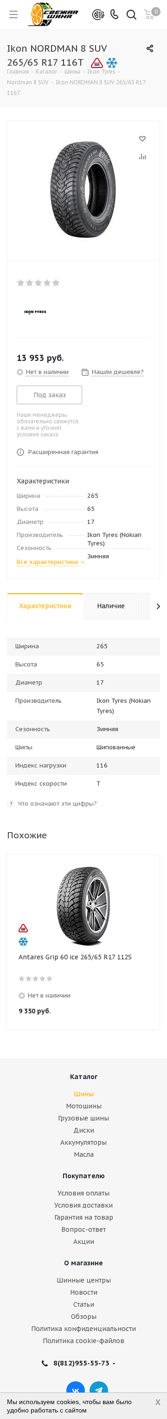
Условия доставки (83, 1205)
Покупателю (84, 1176)
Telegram (99, 1390)
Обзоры (83, 1316)
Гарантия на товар (83, 1217)
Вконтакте (75, 1390)
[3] (38, 282)
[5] (56, 282)
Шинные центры (84, 1280)
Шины (84, 1094)
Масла (84, 1154)
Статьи (83, 1304)
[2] (30, 282)
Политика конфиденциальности (83, 1328)
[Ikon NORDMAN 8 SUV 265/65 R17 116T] (83, 188)
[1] (21, 282)
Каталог (83, 1077)
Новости (83, 1292)
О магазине (83, 1263)
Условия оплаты (83, 1193)
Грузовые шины (83, 1118)
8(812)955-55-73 (81, 1362)
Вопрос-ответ (83, 1229)
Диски (83, 1130)
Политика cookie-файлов (83, 1341)
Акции (83, 1241)
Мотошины (84, 1106)
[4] (47, 282)
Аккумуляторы (83, 1142)
